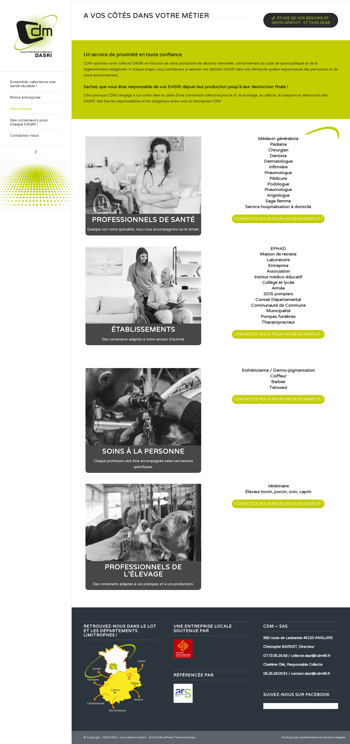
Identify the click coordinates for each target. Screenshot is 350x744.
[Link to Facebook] (35, 152)
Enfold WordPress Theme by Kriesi (172, 737)
